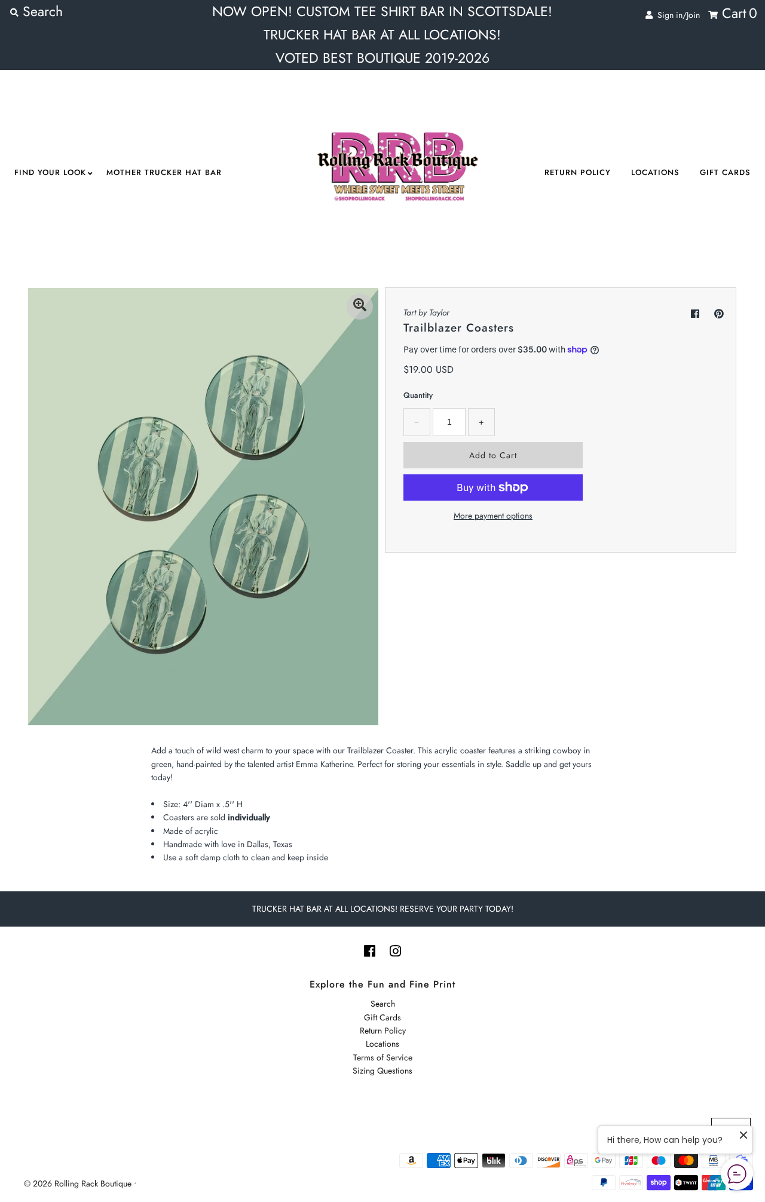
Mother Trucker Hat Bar (164, 172)
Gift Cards (725, 172)
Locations (655, 172)
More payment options (493, 516)
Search (383, 1004)
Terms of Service (382, 1057)
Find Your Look (50, 172)
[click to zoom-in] (360, 306)
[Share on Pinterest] (719, 314)
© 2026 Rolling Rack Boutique (79, 1183)
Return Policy (577, 172)
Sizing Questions (382, 1071)
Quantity (418, 395)
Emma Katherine (324, 764)
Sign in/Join (676, 15)
